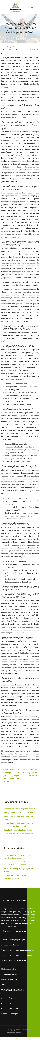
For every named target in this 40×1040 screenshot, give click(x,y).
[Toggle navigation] (32, 7)
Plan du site (20, 1039)
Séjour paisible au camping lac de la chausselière (30, 773)
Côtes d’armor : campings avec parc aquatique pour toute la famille (11, 775)
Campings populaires (10, 47)
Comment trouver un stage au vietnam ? (19, 809)
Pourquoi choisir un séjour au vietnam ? (19, 813)
